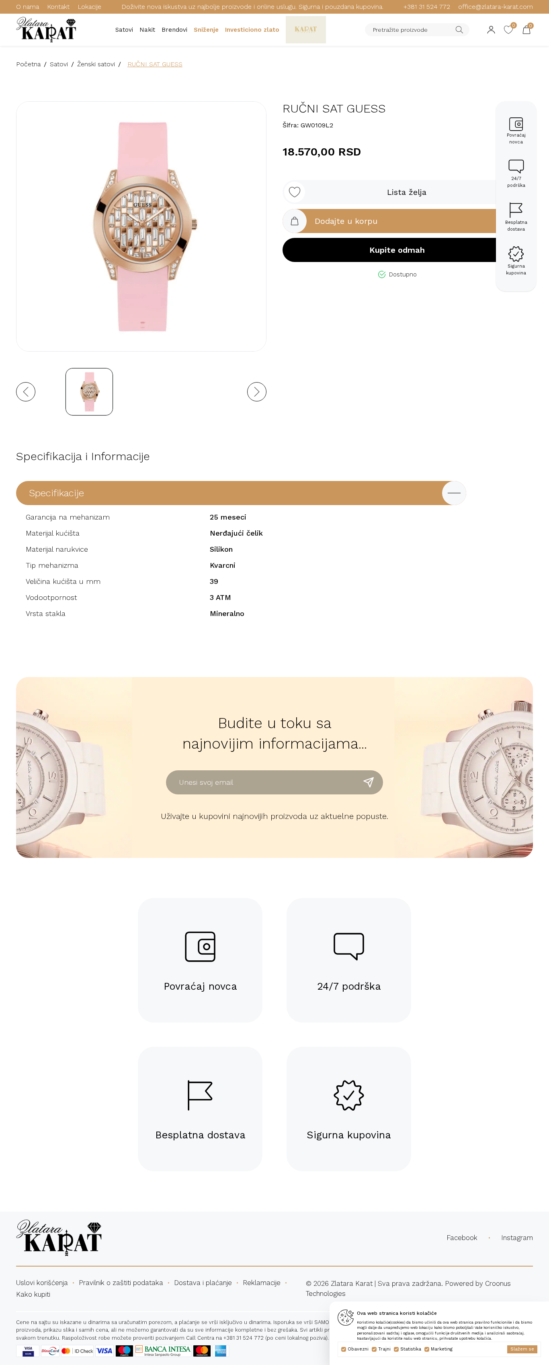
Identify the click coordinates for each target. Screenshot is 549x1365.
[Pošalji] (369, 782)
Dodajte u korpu (346, 221)
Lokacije (89, 6)
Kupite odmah (397, 250)
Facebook (462, 1238)
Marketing (442, 1349)
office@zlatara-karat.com (495, 6)
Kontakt (58, 6)
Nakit (147, 29)
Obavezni (358, 1349)
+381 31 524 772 (427, 6)
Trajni (384, 1349)
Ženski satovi (96, 64)
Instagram (517, 1238)
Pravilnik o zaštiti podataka (121, 1283)
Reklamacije (262, 1283)
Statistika (410, 1349)
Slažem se (522, 1349)
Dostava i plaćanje (203, 1283)
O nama (27, 6)
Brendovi (174, 29)
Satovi (124, 29)
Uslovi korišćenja (42, 1283)
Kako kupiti (33, 1294)
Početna (28, 64)
